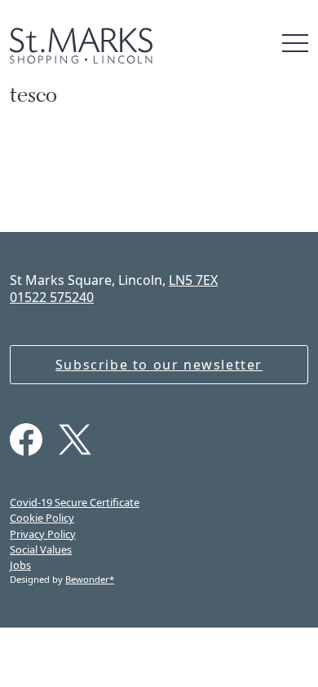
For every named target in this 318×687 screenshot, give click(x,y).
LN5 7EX (193, 280)
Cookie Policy (42, 517)
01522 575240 (52, 297)
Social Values (41, 549)
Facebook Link (26, 439)
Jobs (20, 565)
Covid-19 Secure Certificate (74, 502)
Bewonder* (89, 579)
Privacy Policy (43, 534)
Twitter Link (75, 439)
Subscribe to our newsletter (159, 365)
